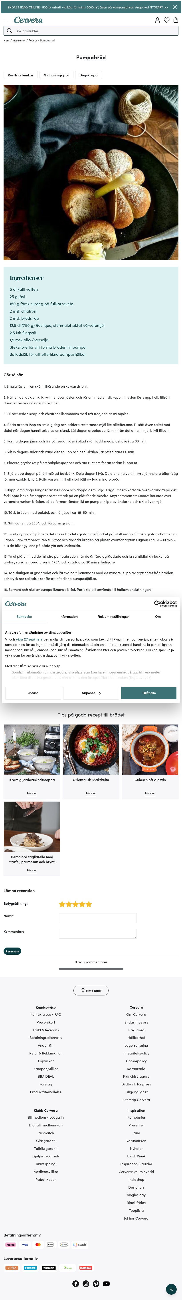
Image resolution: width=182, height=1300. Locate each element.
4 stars (81, 902)
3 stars (74, 902)
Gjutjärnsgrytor (56, 74)
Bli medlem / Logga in (46, 1117)
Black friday (136, 1202)
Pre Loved (136, 1029)
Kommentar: (14, 931)
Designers (136, 1187)
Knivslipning (45, 1163)
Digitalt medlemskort (46, 1124)
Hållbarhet (136, 1037)
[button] (9, 30)
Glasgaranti (45, 1140)
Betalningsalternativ (46, 1037)
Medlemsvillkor (46, 1171)
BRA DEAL (46, 1076)
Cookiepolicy (136, 1060)
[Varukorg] (175, 20)
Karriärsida (136, 1068)
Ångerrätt (45, 1045)
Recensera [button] (12, 951)
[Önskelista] (167, 20)
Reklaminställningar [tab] (113, 616)
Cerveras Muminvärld (136, 1171)
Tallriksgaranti (45, 1148)
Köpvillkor (46, 1060)
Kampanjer (136, 1117)
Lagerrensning (136, 1045)
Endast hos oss (136, 1022)
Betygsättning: (16, 903)
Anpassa (88, 693)
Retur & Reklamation (45, 1052)
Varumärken (136, 1140)
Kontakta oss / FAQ (45, 1014)
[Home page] (28, 21)
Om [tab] (158, 616)
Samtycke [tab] (24, 616)
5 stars (87, 902)
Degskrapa (88, 74)
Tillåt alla (149, 693)
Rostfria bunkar (21, 74)
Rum (136, 1132)
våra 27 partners (29, 639)
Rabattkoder (46, 1179)
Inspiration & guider (136, 1163)
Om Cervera (136, 1014)
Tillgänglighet (136, 1091)
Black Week (136, 1155)
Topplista (136, 1210)
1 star (60, 902)
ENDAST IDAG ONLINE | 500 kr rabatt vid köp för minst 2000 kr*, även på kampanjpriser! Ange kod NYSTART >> (88, 7)
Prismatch (46, 1132)
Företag (46, 1083)
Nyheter (136, 1148)
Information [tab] (68, 616)
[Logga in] (157, 20)
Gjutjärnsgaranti (45, 1155)
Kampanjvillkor (46, 1068)
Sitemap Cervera (136, 1099)
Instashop (136, 1179)
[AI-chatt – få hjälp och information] (171, 1289)
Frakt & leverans (46, 1029)
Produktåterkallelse (45, 1091)
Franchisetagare (136, 1076)
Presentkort (46, 1022)
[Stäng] (175, 7)
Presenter (136, 1124)
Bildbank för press (136, 1083)
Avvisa (33, 693)
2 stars (67, 902)
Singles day (136, 1194)
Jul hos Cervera (136, 1218)
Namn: (9, 915)
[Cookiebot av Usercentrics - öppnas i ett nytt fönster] (157, 603)
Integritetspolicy (136, 1052)
